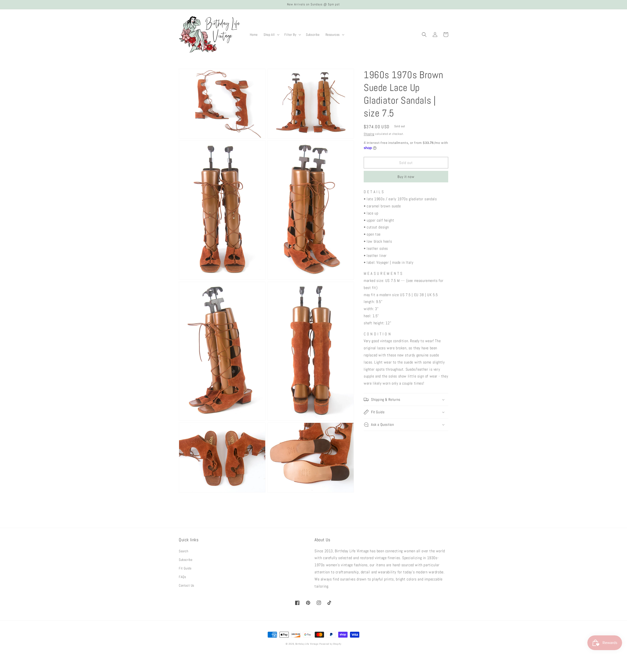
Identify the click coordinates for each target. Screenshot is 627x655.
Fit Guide (185, 568)
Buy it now (406, 176)
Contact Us (186, 585)
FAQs (182, 577)
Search (183, 551)
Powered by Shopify (330, 643)
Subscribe (185, 559)
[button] (271, 34)
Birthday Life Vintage (307, 643)
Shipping (369, 134)
